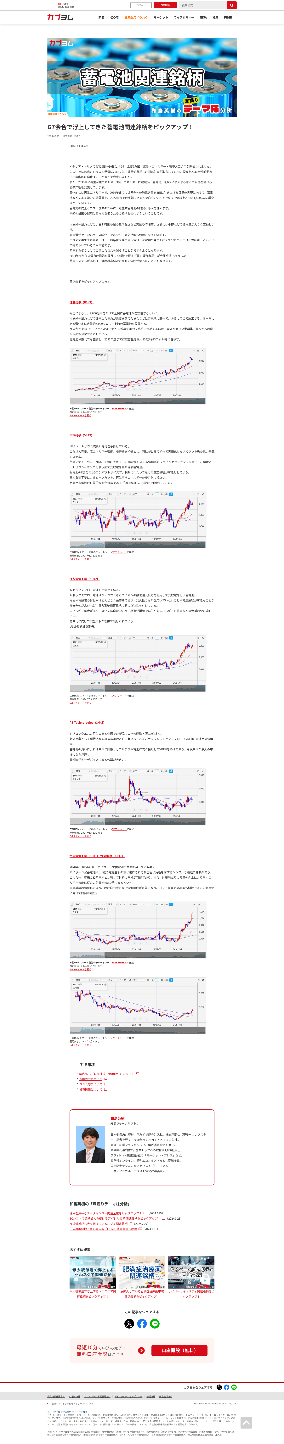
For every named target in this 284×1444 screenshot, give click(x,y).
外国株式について (90, 1079)
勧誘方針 (150, 1396)
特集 (215, 17)
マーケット (161, 17)
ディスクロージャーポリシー (128, 1396)
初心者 (114, 17)
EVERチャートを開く (80, 415)
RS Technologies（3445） (88, 722)
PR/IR (228, 17)
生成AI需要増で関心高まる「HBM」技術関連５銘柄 (103, 1229)
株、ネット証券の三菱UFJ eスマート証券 (67, 1411)
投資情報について (90, 1089)
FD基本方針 (74, 1396)
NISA (203, 17)
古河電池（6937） (112, 856)
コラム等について (90, 1084)
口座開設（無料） (180, 1350)
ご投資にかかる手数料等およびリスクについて (72, 1403)
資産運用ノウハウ (136, 17)
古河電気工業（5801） (85, 856)
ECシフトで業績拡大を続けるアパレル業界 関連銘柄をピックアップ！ (115, 1218)
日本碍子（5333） (82, 435)
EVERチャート (119, 408)
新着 (101, 17)
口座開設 (165, 5)
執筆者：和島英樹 (79, 146)
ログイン (141, 5)
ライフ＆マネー (184, 17)
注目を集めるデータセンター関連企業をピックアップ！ (106, 1213)
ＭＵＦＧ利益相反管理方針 (97, 1396)
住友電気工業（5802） (85, 579)
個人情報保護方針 (56, 1396)
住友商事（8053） (82, 302)
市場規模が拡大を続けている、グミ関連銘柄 (99, 1224)
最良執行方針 (165, 1396)
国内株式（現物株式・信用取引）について (106, 1074)
